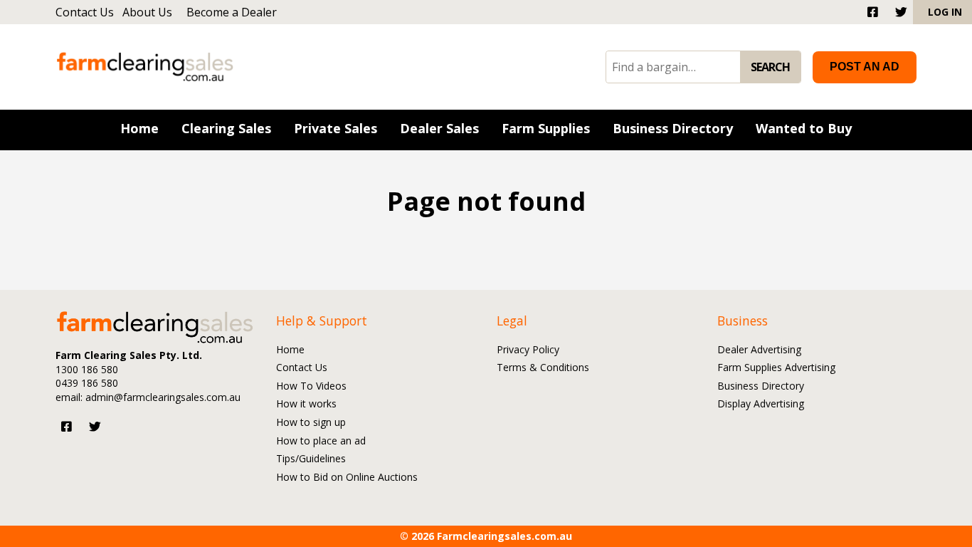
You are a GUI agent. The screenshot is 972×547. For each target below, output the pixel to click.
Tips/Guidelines (311, 459)
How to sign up (311, 423)
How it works (306, 404)
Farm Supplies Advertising (776, 368)
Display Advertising (760, 404)
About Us (147, 12)
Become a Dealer (231, 12)
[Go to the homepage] (145, 66)
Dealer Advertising (759, 350)
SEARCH (770, 67)
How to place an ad (321, 441)
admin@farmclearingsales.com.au (163, 397)
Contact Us (85, 12)
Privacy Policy (528, 350)
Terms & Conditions (543, 368)
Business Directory (760, 386)
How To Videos (311, 386)
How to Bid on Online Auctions (347, 478)
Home (290, 350)
